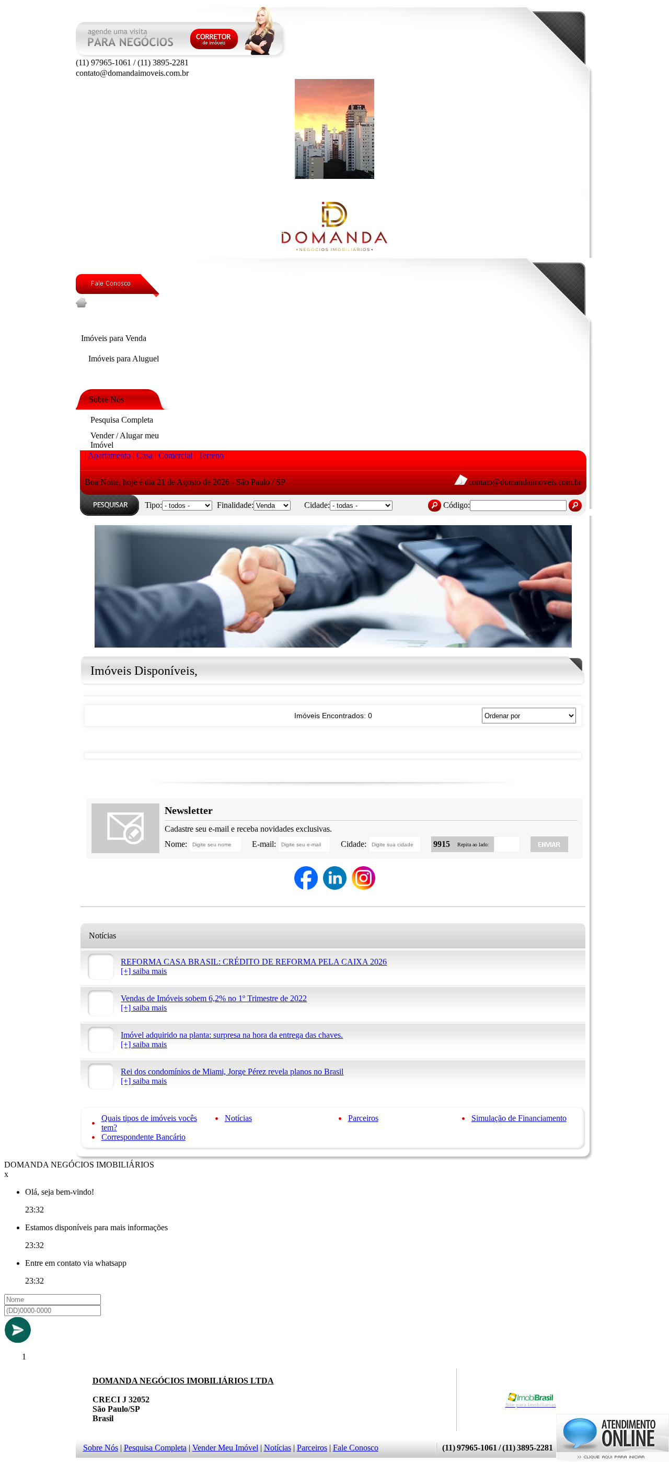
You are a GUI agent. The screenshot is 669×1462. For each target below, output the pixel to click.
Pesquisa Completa (155, 1447)
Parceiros (363, 1118)
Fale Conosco (355, 1447)
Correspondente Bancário (143, 1136)
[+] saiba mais (144, 971)
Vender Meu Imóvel (225, 1447)
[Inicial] (334, 176)
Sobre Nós (100, 1447)
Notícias (238, 1118)
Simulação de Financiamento (519, 1118)
